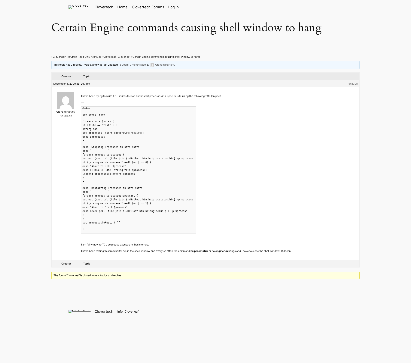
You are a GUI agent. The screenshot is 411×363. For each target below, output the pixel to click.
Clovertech (104, 7)
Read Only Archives (89, 56)
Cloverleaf (109, 56)
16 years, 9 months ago (132, 64)
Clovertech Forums (64, 56)
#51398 (353, 83)
